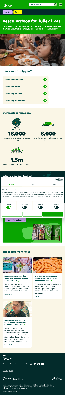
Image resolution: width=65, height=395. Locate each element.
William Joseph (12, 391)
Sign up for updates (14, 220)
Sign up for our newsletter (19, 364)
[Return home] (7, 4)
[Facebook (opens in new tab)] (38, 364)
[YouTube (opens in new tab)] (42, 364)
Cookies (5, 371)
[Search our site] (55, 4)
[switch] (24, 207)
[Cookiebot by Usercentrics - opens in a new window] (56, 179)
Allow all (53, 214)
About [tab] (53, 184)
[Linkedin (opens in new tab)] (35, 364)
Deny (11, 214)
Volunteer (7, 12)
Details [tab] (32, 184)
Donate (17, 12)
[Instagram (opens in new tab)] (31, 364)
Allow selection (32, 214)
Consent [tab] (11, 184)
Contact (6, 364)
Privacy (11, 371)
